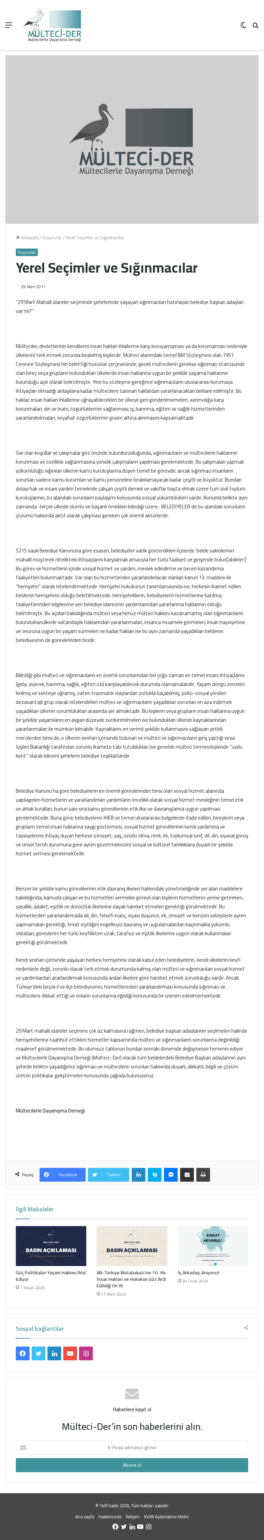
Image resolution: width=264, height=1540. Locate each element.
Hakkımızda (110, 1516)
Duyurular (52, 237)
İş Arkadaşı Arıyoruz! (199, 1272)
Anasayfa (29, 237)
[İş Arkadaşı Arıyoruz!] (213, 1246)
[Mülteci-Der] (52, 25)
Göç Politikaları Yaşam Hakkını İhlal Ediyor (51, 1276)
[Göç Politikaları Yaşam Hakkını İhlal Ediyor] (51, 1246)
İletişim (133, 1516)
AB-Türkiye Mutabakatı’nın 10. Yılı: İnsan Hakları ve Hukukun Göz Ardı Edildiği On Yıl (131, 1279)
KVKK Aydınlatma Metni (166, 1516)
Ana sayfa (84, 1516)
